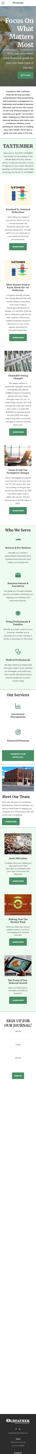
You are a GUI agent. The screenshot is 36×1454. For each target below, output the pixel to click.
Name (18, 1031)
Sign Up (18, 1075)
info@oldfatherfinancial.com (18, 1433)
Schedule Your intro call (18, 755)
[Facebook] (16, 1429)
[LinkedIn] (19, 1429)
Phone (18, 1058)
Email (18, 1044)
